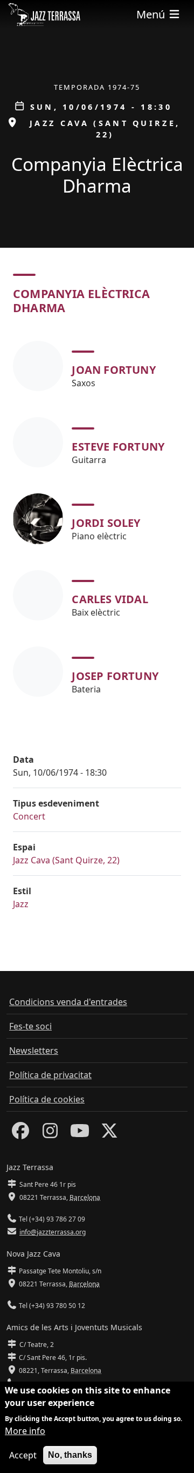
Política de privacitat (50, 1075)
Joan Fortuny (113, 369)
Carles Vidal (110, 599)
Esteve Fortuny (118, 446)
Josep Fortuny (115, 676)
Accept (23, 1455)
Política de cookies (47, 1099)
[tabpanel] (97, 519)
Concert (29, 816)
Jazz (21, 904)
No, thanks (70, 1454)
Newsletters (33, 1050)
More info (25, 1431)
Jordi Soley (106, 523)
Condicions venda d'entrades (68, 1002)
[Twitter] (109, 1134)
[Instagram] (50, 1134)
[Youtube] (80, 1134)
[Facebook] (20, 1134)
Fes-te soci (30, 1026)
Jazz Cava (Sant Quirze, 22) (66, 860)
